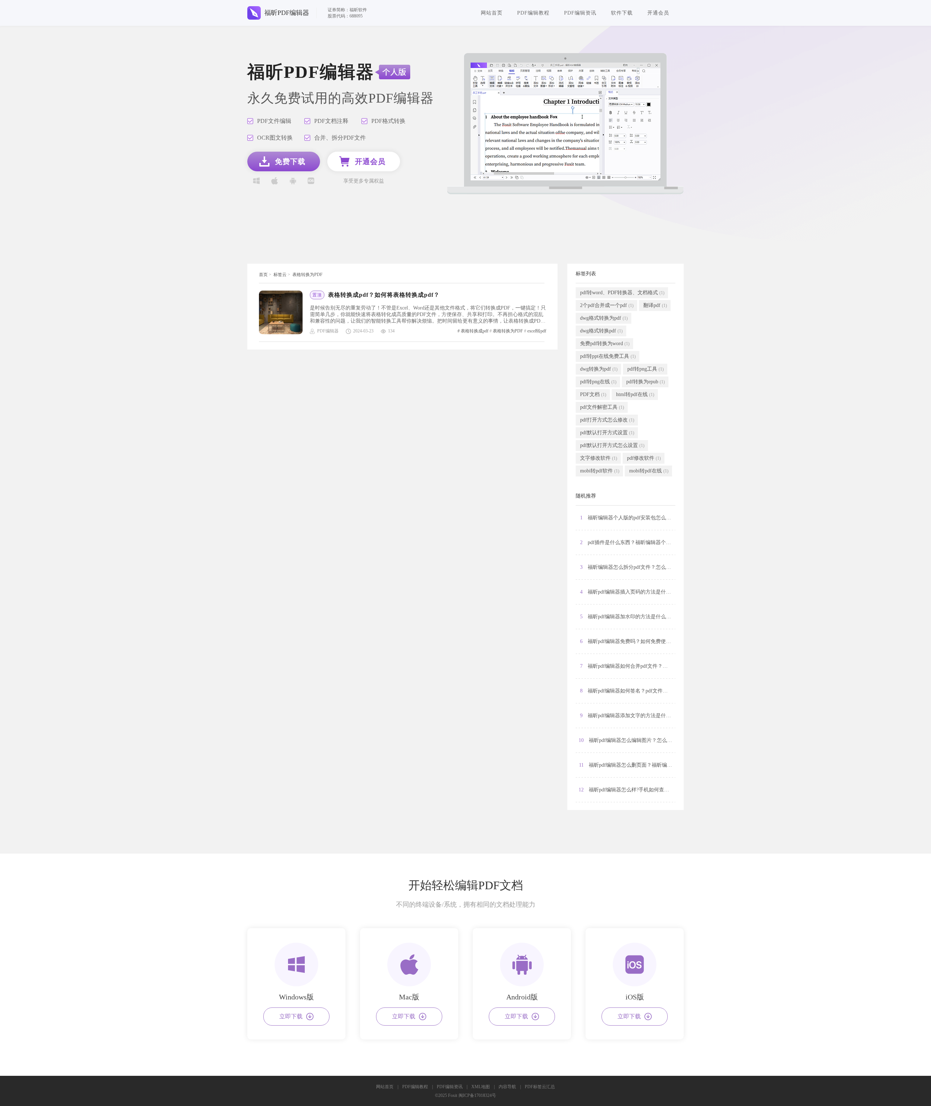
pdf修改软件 (644, 458)
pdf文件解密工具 (602, 407)
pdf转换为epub (645, 381)
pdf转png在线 (598, 381)
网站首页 (492, 13)
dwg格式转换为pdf (604, 318)
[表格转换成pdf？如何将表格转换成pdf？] (284, 312)
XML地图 (480, 1086)
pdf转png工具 (645, 369)
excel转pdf (536, 331)
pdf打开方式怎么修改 (607, 420)
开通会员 (658, 13)
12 (627, 789)
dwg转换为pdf (599, 369)
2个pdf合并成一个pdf (607, 305)
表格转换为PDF (307, 274)
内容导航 (507, 1086)
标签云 (280, 274)
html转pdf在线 (635, 394)
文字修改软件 (598, 458)
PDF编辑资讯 (580, 13)
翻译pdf (655, 305)
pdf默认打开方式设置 (607, 432)
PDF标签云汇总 (540, 1086)
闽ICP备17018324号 (477, 1095)
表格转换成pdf (474, 331)
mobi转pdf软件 (599, 471)
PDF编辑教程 (533, 13)
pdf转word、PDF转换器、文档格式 (622, 292)
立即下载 (291, 1016)
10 (627, 740)
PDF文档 (593, 394)
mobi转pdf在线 (648, 471)
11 (627, 765)
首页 (263, 274)
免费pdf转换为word (605, 343)
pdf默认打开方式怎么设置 (612, 445)
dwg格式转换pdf (601, 331)
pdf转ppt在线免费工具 (608, 356)
